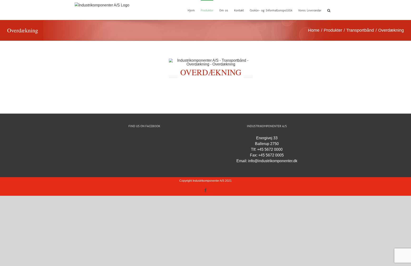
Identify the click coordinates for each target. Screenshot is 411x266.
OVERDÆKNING (210, 72)
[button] (328, 10)
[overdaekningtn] (211, 60)
